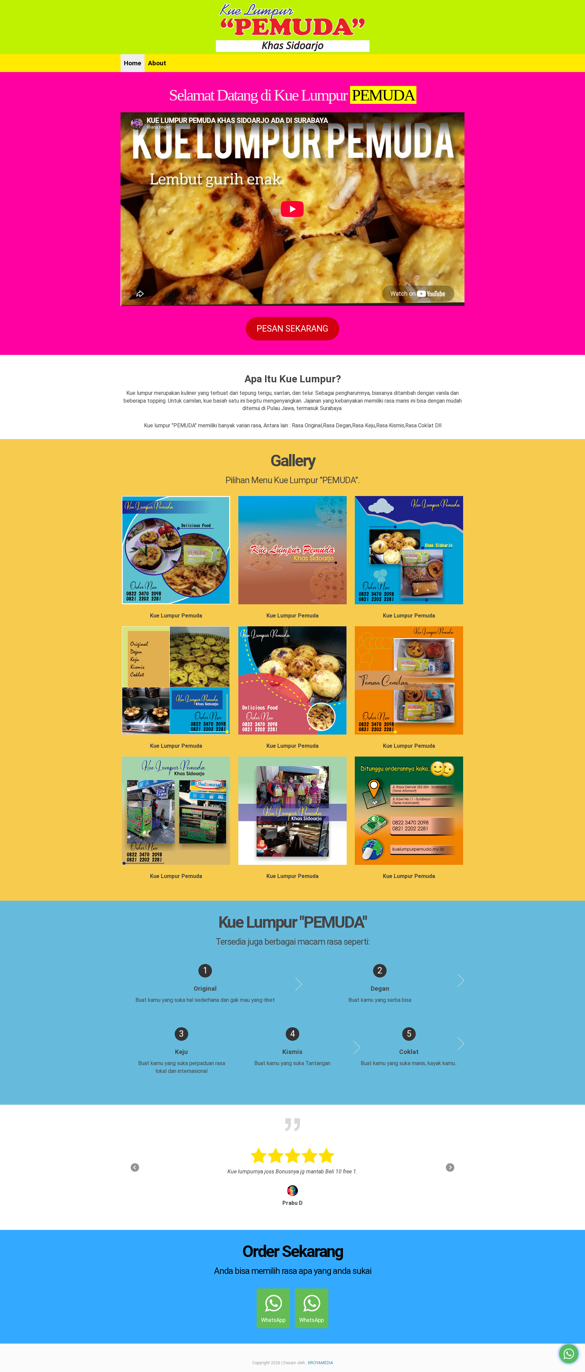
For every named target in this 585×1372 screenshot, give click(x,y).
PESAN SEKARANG (292, 329)
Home (132, 63)
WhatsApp (273, 1320)
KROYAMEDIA (320, 1362)
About (157, 63)
